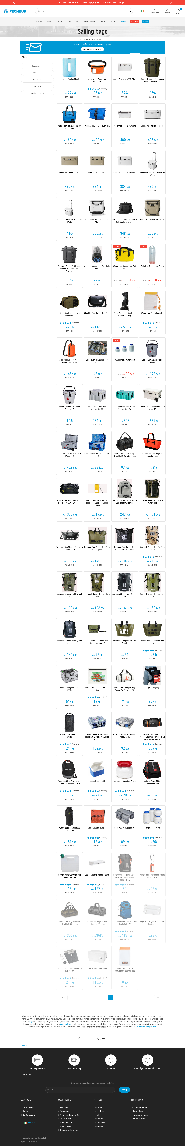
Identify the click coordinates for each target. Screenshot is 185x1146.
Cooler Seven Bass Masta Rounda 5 (152, 361)
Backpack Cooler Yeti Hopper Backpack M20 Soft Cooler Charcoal (69, 269)
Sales (98, 1115)
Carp (49, 21)
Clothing (113, 21)
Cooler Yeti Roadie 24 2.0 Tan (152, 219)
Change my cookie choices (69, 1130)
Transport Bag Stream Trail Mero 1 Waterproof (69, 548)
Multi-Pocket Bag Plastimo (124, 828)
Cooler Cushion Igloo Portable (97, 875)
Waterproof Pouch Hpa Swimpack (97, 80)
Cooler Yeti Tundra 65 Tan (69, 172)
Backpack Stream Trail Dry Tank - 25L (69, 642)
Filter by (36, 86)
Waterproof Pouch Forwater (152, 313)
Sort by (36, 80)
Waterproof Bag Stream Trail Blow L (124, 642)
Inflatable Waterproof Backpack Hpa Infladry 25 (124, 922)
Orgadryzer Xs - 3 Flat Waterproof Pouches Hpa (125, 969)
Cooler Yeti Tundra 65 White (152, 126)
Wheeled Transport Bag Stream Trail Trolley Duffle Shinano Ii (69, 501)
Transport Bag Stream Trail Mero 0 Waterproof (97, 548)
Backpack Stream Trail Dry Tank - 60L (97, 595)
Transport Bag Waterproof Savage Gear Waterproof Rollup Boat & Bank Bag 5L (152, 737)
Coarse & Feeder (89, 21)
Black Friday (100, 1122)
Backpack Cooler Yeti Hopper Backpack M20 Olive (152, 80)
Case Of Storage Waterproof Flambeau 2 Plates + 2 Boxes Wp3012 (97, 737)
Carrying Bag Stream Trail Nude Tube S (97, 267)
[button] (14, 2)
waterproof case (65, 1024)
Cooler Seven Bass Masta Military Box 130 (124, 408)
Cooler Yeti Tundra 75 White (124, 126)
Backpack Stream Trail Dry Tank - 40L (124, 595)
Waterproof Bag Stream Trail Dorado (124, 267)
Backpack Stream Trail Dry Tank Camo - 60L (152, 548)
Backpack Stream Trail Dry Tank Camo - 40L (69, 595)
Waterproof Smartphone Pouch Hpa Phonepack (152, 876)
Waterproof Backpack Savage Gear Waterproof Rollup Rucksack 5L (125, 877)
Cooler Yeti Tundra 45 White (124, 172)
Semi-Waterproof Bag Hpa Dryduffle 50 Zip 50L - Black (125, 454)
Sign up (124, 1090)
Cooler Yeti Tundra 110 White (124, 79)
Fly (77, 21)
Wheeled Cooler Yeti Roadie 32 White (69, 220)
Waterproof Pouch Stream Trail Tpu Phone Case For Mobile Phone (97, 503)
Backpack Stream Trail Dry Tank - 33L (152, 595)
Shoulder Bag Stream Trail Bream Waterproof (97, 642)
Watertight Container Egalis (125, 781)
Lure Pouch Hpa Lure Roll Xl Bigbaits (97, 361)
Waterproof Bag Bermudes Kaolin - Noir (69, 829)
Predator (39, 21)
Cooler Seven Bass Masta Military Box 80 (97, 408)
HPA (136, 1027)
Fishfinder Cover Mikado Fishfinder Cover (152, 782)
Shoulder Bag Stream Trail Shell (97, 313)
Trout (69, 21)
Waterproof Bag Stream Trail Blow (152, 642)
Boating (123, 21)
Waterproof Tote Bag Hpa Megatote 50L (152, 454)
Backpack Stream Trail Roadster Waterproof (152, 501)
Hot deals (134, 21)
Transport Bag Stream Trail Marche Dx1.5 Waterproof (125, 548)
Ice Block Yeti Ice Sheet (69, 79)
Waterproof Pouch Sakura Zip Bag (97, 688)
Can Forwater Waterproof (125, 360)
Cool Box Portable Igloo (97, 968)
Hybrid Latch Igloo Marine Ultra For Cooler (69, 969)
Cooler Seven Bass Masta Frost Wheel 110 (69, 454)
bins (64, 1022)
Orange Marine (151, 1027)
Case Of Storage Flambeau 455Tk (69, 688)
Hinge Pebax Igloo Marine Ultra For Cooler (152, 922)
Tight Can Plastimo (152, 828)
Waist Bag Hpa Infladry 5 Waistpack (70, 314)
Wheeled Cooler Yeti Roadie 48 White (152, 173)
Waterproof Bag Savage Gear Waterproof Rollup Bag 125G (69, 782)
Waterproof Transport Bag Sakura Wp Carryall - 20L (124, 688)
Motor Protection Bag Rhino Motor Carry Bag (124, 314)
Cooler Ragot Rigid (97, 781)
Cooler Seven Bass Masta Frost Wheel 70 (152, 408)
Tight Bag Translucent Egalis (152, 266)
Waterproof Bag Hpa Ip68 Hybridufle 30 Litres (69, 922)
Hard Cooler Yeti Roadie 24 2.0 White (97, 220)
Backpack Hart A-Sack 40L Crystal (69, 735)
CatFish (102, 21)
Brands (145, 21)
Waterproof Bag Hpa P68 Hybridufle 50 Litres (97, 922)
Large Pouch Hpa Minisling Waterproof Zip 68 (69, 361)
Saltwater (59, 21)
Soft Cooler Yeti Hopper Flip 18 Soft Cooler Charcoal (124, 220)
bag (30, 1022)
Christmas (99, 1126)
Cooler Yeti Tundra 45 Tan (97, 172)
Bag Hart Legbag (152, 687)
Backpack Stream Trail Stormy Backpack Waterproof (125, 501)
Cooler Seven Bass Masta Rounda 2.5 (69, 408)
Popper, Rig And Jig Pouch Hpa (97, 126)
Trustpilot (24, 1045)
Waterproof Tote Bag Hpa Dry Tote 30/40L (69, 127)
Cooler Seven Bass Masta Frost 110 (97, 454)
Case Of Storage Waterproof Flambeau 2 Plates (124, 735)
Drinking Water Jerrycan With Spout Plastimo (69, 876)
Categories (36, 66)
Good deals (100, 1119)
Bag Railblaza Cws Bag (97, 828)
